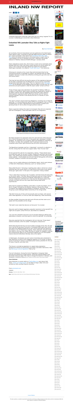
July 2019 (57, 379)
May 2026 (58, 244)
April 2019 (57, 384)
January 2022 (58, 330)
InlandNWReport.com (36, 1)
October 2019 (58, 374)
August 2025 (58, 259)
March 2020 (58, 366)
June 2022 (58, 321)
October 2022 (58, 315)
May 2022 (58, 323)
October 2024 (58, 275)
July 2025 (57, 261)
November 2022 (59, 313)
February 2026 (58, 249)
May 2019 (57, 382)
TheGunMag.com (33, 261)
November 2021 (59, 333)
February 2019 (58, 387)
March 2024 (58, 287)
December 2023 (59, 292)
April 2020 (58, 364)
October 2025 (58, 256)
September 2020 (59, 356)
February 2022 (58, 328)
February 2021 (58, 348)
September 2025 (59, 257)
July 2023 (57, 300)
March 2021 (58, 346)
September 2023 (59, 297)
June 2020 (58, 361)
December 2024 (59, 272)
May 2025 (57, 264)
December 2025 (59, 252)
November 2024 (59, 274)
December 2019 (59, 371)
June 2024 (58, 282)
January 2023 (58, 310)
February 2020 (58, 367)
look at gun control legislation (19, 249)
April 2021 (57, 344)
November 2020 (59, 353)
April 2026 (58, 246)
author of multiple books (19, 262)
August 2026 (58, 239)
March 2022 (58, 326)
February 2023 (58, 308)
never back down (35, 68)
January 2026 (58, 251)
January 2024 (58, 290)
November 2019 (59, 372)
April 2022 (58, 325)
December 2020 (59, 351)
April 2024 (58, 285)
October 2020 (58, 354)
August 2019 (58, 377)
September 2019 (59, 376)
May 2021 (57, 343)
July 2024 (57, 280)
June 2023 (58, 302)
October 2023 (58, 295)
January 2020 (58, 369)
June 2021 (58, 341)
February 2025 (58, 269)
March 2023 (58, 307)
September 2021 (59, 336)
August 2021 (58, 338)
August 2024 (58, 279)
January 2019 (58, 389)
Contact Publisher (31, 395)
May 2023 (58, 303)
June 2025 (58, 262)
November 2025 (59, 254)
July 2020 (57, 359)
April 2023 (58, 305)
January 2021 (58, 349)
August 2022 (58, 318)
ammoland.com (16, 268)
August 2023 (58, 298)
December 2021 (59, 331)
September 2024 (59, 277)
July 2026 (57, 241)
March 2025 (58, 267)
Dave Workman (48, 49)
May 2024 (58, 284)
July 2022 (57, 320)
